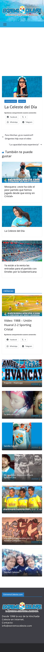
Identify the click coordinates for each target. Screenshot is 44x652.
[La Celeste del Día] (22, 207)
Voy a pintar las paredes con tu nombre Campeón (18, 539)
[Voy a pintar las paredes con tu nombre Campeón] (22, 531)
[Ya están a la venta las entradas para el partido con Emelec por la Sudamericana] (22, 242)
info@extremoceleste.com (17, 625)
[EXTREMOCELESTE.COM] (22, 601)
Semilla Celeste (11, 446)
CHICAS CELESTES (10, 101)
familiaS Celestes (11, 572)
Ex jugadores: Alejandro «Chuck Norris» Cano (18, 476)
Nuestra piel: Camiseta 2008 (17, 509)
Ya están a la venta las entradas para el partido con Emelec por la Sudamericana (20, 268)
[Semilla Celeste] (22, 436)
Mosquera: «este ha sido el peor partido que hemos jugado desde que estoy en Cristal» (19, 191)
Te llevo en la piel (12, 414)
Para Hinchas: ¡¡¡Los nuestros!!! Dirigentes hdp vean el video (19, 137)
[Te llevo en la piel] (22, 405)
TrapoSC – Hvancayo (13, 383)
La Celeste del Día (14, 230)
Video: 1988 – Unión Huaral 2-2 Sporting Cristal (18, 324)
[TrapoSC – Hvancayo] (22, 373)
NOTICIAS (22, 101)
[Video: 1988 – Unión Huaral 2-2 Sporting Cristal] (22, 305)
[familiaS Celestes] (22, 562)
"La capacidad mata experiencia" (24, 144)
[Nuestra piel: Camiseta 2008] (22, 499)
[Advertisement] (22, 50)
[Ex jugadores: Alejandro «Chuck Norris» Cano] (22, 468)
